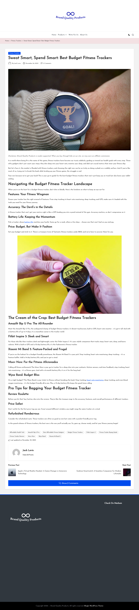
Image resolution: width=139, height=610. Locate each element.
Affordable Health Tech (17, 432)
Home (7, 41)
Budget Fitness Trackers (75, 432)
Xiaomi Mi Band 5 (54, 436)
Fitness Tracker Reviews (17, 436)
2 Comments (47, 63)
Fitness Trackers (16, 41)
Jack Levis (28, 450)
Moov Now (31, 436)
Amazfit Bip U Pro (33, 432)
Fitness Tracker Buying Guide (108, 432)
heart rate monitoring (95, 380)
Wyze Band (42, 436)
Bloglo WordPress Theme (93, 606)
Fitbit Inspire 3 (91, 432)
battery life (28, 222)
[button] (28, 455)
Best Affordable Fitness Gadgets (53, 432)
